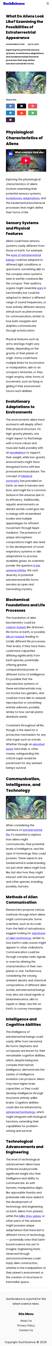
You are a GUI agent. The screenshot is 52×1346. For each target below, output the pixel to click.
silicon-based (15, 637)
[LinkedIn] (10, 112)
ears (40, 288)
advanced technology (20, 1112)
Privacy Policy (26, 1325)
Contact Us (26, 1330)
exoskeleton (18, 452)
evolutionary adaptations (23, 198)
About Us (26, 1320)
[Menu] (47, 3)
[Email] (10, 119)
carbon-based (16, 627)
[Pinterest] (32, 106)
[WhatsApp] (32, 112)
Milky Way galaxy (30, 1216)
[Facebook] (10, 106)
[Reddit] (21, 112)
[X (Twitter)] (21, 106)
